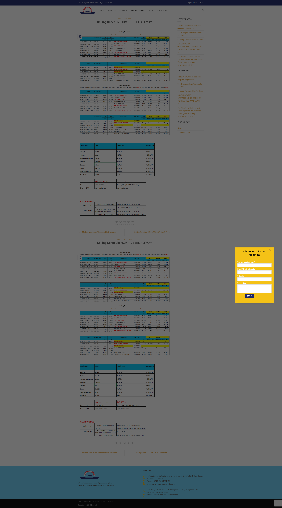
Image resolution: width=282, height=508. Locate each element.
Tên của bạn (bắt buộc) (246, 262)
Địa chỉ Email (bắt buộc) (246, 269)
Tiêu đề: (240, 276)
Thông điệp (241, 283)
